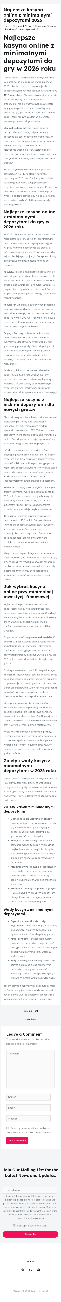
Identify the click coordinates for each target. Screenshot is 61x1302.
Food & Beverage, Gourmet (42, 26)
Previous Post (30, 1011)
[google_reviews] (30, 1269)
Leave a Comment (14, 26)
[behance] (22, 1269)
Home (30, 1261)
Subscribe (30, 1234)
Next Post (30, 1019)
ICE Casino (9, 95)
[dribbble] (38, 1269)
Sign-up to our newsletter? (32, 1225)
